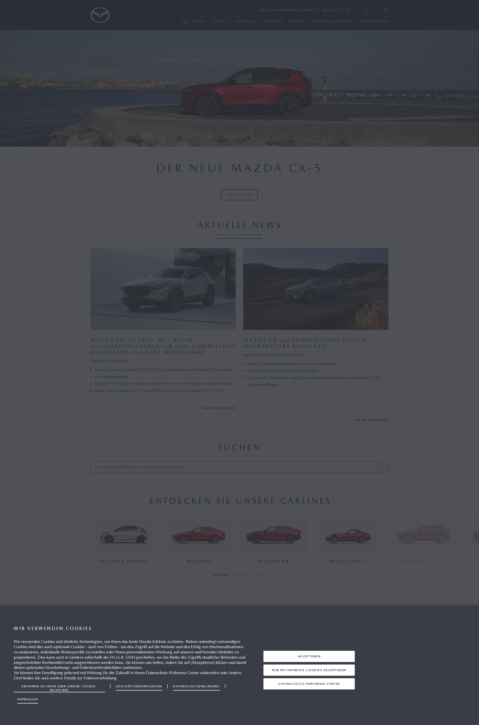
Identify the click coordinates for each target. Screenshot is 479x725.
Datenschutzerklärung (196, 686)
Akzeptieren (309, 656)
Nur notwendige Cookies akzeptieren (309, 670)
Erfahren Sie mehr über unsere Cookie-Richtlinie (59, 688)
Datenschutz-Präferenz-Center (309, 684)
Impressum (27, 699)
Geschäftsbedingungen (139, 686)
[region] (239, 665)
